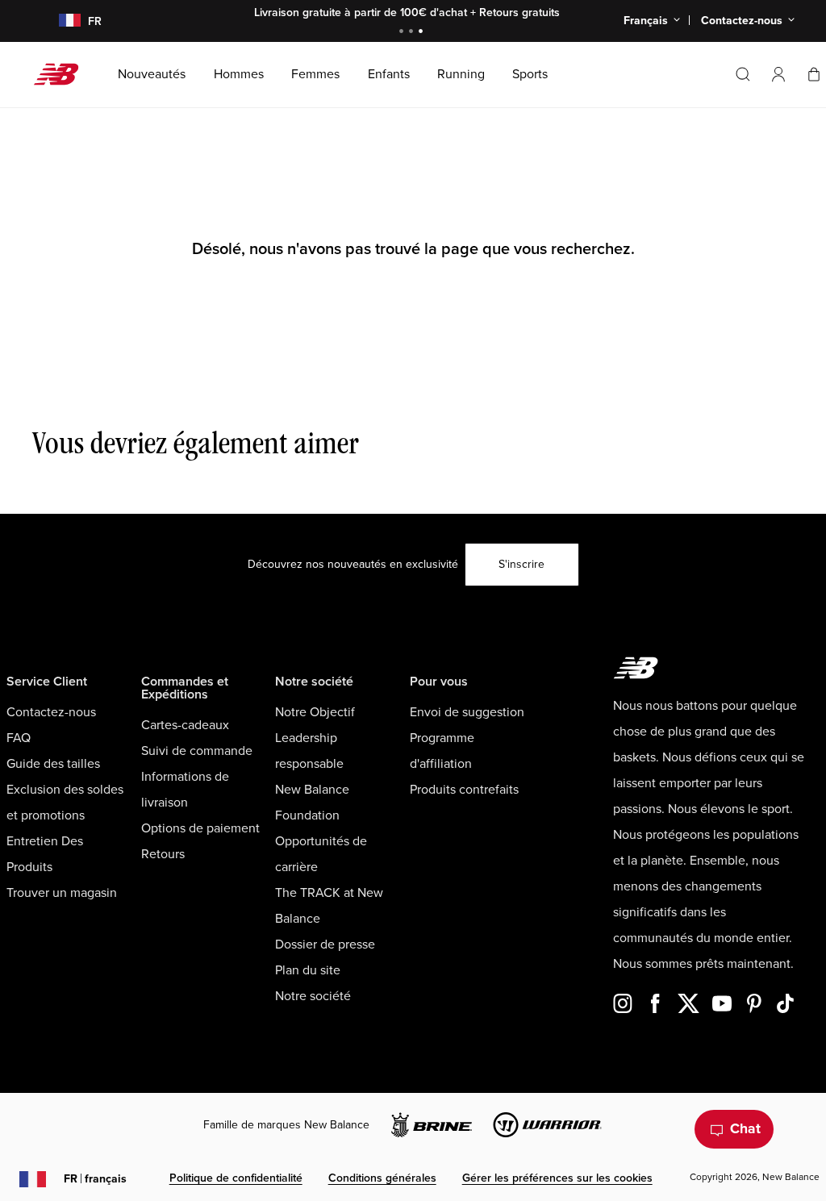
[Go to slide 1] (403, 33)
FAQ (18, 738)
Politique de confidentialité (235, 1178)
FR (95, 1179)
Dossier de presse (325, 944)
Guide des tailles (53, 764)
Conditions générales (382, 1178)
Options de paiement (200, 828)
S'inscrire (521, 564)
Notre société (313, 996)
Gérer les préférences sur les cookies (557, 1178)
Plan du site (307, 970)
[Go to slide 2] (413, 33)
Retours (163, 854)
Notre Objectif (315, 712)
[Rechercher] (743, 74)
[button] (778, 74)
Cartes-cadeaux (185, 725)
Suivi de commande (196, 751)
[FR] (60, 21)
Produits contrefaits (464, 790)
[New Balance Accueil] (62, 74)
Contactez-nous (51, 712)
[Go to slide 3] (423, 33)
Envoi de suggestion (467, 712)
